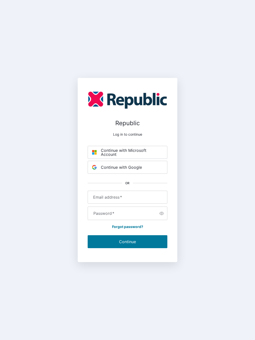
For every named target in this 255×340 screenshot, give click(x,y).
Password (103, 213)
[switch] (161, 213)
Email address (107, 197)
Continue (127, 241)
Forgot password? (127, 227)
